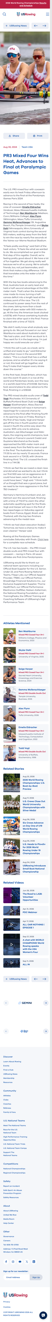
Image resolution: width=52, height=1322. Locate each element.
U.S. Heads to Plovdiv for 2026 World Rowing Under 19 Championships (34, 849)
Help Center (8, 1223)
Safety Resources (11, 1197)
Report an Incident (11, 1186)
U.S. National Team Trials (14, 1144)
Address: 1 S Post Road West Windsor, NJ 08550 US (15, 1250)
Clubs (5, 1100)
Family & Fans (9, 1112)
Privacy (6, 1302)
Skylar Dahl (25, 650)
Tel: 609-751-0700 (11, 1245)
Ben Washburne (27, 631)
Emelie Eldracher (28, 727)
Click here (43, 539)
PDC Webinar (30, 912)
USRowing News (10, 1074)
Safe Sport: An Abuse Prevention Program (12, 1192)
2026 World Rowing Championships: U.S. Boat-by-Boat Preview (34, 784)
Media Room (8, 1219)
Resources (7, 1082)
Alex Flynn (24, 708)
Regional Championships (14, 1173)
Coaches (7, 1104)
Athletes (7, 1095)
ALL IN (26, 964)
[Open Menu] (47, 14)
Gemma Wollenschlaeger (32, 689)
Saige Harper (26, 669)
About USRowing (10, 1211)
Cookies (6, 1307)
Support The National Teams (10, 1154)
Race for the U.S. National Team (10, 1131)
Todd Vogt (24, 748)
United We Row (9, 1215)
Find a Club (8, 1070)
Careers (6, 1240)
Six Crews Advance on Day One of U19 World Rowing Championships (33, 827)
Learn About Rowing (12, 1061)
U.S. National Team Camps (15, 1148)
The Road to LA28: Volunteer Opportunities (32, 897)
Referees (7, 1108)
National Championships (14, 1168)
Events (6, 1066)
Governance (8, 1236)
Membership (8, 1078)
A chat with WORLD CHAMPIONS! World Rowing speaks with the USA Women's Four (33, 946)
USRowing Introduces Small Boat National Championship (34, 868)
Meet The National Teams (14, 1125)
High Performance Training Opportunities (15, 1138)
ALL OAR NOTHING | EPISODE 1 (33, 926)
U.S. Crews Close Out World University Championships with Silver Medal (34, 806)
